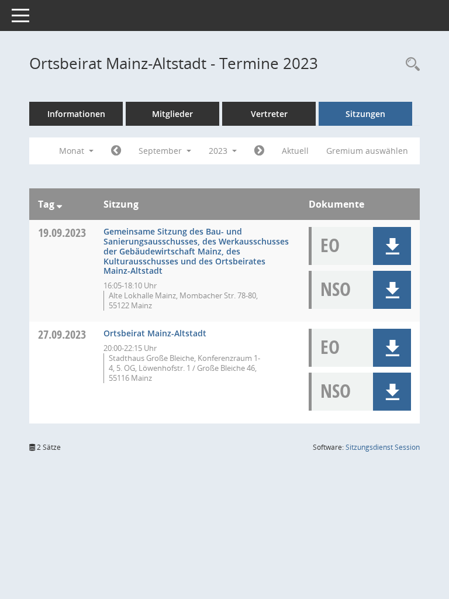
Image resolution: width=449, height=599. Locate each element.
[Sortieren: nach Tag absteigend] (59, 204)
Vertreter (269, 113)
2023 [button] (219, 150)
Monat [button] (73, 150)
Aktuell (295, 150)
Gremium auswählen (367, 150)
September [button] (161, 150)
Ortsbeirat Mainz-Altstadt (154, 333)
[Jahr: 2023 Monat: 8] (116, 150)
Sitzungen (365, 113)
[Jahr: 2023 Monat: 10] (259, 150)
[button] (392, 246)
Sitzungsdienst (383, 447)
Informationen (76, 113)
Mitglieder (172, 113)
